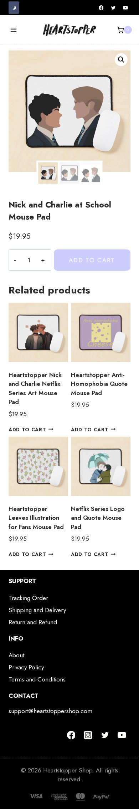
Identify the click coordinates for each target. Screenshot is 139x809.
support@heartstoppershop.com (50, 711)
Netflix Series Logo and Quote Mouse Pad (98, 518)
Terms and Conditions (37, 679)
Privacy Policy (26, 667)
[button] (121, 59)
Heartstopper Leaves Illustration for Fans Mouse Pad (36, 518)
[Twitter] (113, 8)
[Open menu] (13, 30)
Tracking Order (28, 598)
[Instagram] (88, 735)
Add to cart (92, 260)
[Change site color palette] (14, 7)
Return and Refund (33, 622)
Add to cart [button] (27, 429)
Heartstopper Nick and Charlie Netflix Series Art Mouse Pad (35, 388)
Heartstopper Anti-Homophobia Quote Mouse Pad (99, 384)
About (16, 655)
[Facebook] (101, 8)
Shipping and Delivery (37, 610)
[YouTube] (125, 8)
